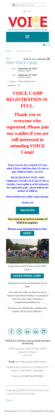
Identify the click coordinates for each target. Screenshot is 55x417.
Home (8, 51)
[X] (19, 331)
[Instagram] (44, 331)
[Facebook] (11, 331)
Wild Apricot (23, 411)
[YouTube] (36, 331)
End (14, 75)
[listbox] (36, 59)
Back (8, 58)
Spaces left (11, 85)
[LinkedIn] (27, 331)
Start (14, 69)
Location (12, 81)
